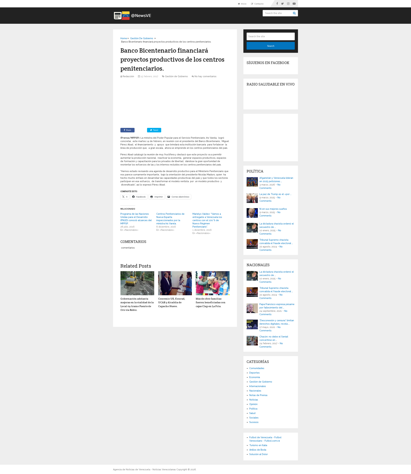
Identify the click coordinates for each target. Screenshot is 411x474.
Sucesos (253, 422)
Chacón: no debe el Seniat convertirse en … (273, 338)
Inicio (243, 4)
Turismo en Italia (258, 445)
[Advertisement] (175, 103)
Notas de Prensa (258, 395)
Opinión (253, 404)
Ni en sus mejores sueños (273, 209)
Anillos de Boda (257, 449)
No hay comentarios (205, 76)
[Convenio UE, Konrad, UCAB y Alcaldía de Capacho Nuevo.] (175, 283)
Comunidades (256, 368)
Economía (254, 377)
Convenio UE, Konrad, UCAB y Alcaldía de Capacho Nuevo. (171, 302)
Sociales (253, 417)
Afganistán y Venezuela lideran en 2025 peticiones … (276, 180)
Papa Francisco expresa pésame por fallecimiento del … (276, 306)
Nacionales (255, 390)
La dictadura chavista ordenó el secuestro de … (276, 225)
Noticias (253, 399)
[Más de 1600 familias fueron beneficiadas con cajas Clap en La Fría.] (213, 283)
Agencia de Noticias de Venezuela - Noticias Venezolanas (144, 469)
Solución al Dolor (258, 454)
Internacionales (257, 386)
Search (295, 13)
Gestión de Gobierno (176, 76)
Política (253, 408)
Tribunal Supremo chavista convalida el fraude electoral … (276, 242)
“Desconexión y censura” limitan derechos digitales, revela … (276, 322)
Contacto (258, 4)
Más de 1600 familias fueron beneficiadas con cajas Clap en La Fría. (210, 302)
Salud (252, 413)
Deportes (254, 372)
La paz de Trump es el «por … (275, 194)
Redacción (128, 76)
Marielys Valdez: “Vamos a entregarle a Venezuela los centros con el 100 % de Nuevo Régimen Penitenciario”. (207, 220)
